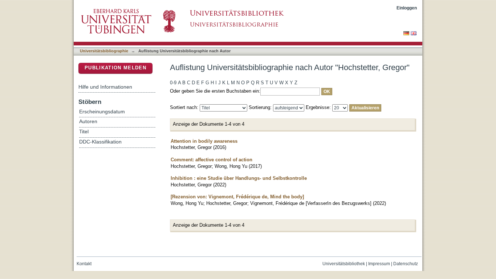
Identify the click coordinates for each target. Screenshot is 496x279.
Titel (84, 131)
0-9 (173, 82)
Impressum (379, 263)
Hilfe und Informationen (105, 87)
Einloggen (407, 7)
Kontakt (84, 263)
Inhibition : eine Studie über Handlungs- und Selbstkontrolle (239, 178)
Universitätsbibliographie (104, 51)
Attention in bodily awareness (204, 141)
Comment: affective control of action (211, 159)
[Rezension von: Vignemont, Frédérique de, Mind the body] (237, 196)
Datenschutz (405, 263)
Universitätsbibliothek (343, 263)
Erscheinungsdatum (102, 111)
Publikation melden (115, 67)
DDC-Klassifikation (100, 142)
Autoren (88, 121)
